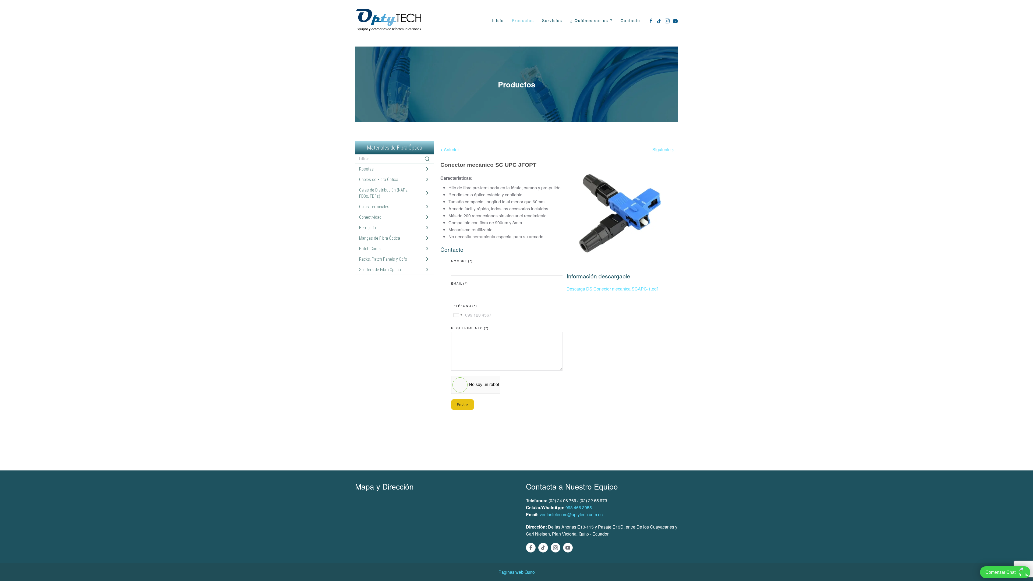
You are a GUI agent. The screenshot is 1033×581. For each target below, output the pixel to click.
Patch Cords (370, 248)
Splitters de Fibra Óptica (380, 269)
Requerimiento (470, 328)
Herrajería (367, 227)
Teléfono (464, 305)
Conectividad (370, 217)
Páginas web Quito (516, 572)
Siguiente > (663, 149)
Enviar (462, 404)
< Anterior (449, 149)
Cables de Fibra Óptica (378, 179)
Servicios (552, 20)
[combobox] (457, 315)
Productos (523, 20)
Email (459, 283)
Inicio (498, 20)
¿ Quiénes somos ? (591, 20)
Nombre (462, 261)
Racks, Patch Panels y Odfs (383, 259)
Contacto (630, 20)
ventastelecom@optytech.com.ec (571, 514)
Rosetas (366, 169)
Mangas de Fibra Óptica (379, 238)
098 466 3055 (578, 507)
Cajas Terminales (374, 206)
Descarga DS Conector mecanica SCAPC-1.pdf (612, 289)
